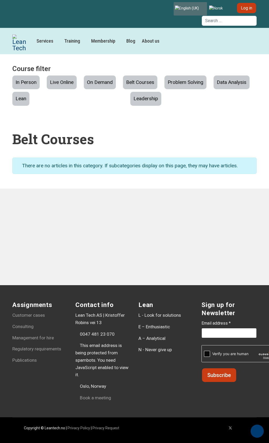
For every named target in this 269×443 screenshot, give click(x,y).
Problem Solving (185, 82)
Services (45, 41)
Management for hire (33, 337)
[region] (134, 245)
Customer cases (28, 315)
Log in (246, 8)
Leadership (145, 98)
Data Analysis (231, 82)
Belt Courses (140, 82)
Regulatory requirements (36, 348)
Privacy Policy (79, 428)
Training (72, 41)
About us (150, 41)
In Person (26, 82)
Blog (130, 41)
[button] (257, 431)
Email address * (216, 323)
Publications (24, 360)
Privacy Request (105, 428)
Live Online (62, 82)
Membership (103, 41)
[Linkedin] (247, 428)
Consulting (23, 326)
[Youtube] (238, 428)
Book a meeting (95, 397)
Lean (20, 98)
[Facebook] (221, 428)
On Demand (100, 82)
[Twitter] (230, 428)
